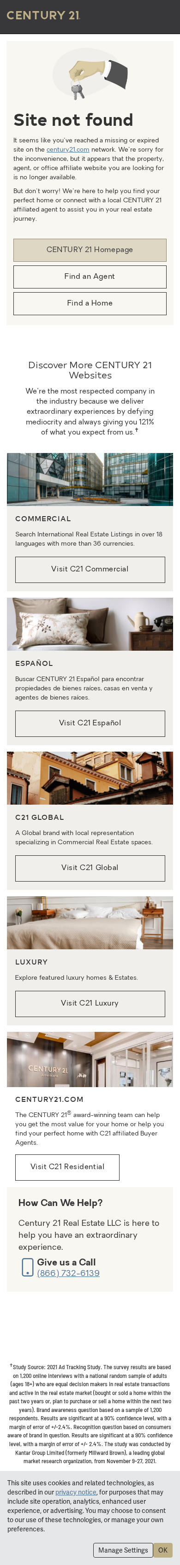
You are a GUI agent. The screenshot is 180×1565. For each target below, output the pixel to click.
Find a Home (90, 303)
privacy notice (75, 1492)
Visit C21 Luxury (90, 1003)
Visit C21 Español (90, 723)
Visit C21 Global (90, 868)
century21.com (68, 150)
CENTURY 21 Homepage (90, 250)
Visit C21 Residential (67, 1167)
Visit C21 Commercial (89, 569)
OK (163, 1550)
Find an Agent (90, 277)
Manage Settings (123, 1550)
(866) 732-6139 (68, 1274)
